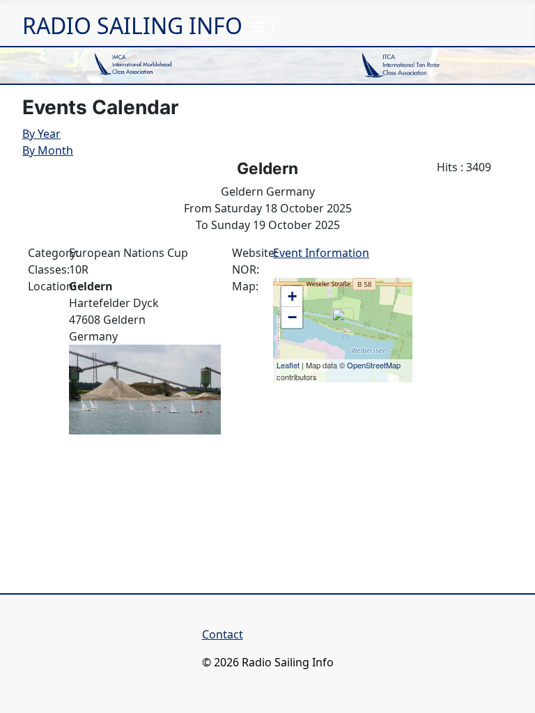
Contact (222, 634)
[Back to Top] (510, 687)
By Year (41, 133)
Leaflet (288, 364)
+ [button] (292, 296)
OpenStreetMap (374, 364)
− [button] (292, 317)
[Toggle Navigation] (257, 27)
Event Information (321, 252)
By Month (47, 150)
